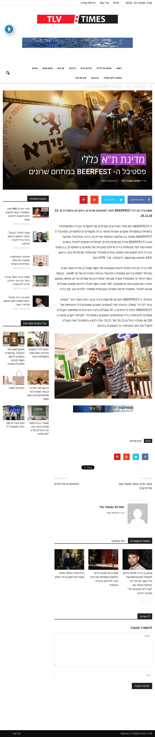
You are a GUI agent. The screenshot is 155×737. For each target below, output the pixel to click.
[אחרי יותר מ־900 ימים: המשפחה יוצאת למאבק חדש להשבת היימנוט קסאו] (41, 212)
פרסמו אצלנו (88, 3)
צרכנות (95, 77)
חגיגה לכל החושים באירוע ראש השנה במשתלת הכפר (39, 353)
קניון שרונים (135, 440)
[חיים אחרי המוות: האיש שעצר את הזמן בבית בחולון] (69, 559)
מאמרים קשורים (140, 541)
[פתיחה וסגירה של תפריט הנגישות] (9, 29)
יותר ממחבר (118, 541)
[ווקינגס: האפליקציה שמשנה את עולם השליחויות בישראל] (41, 260)
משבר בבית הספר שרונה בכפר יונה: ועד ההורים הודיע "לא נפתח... (17, 281)
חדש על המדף (16, 388)
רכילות (72, 68)
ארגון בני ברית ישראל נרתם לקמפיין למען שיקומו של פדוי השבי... (16, 301)
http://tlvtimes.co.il (115, 513)
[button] (8, 73)
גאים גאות (47, 68)
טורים (35, 68)
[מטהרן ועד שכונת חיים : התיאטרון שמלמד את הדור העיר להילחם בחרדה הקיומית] (103, 559)
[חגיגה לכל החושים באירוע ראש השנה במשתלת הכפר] (38, 339)
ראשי (118, 68)
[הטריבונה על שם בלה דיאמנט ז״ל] (13, 412)
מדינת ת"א (86, 68)
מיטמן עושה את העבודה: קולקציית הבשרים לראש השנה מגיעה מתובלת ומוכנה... (14, 356)
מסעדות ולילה (104, 68)
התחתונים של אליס (66, 484)
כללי (89, 159)
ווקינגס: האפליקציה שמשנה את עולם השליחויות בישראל (20, 260)
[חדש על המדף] (13, 377)
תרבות (60, 68)
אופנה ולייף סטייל (112, 77)
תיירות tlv (80, 77)
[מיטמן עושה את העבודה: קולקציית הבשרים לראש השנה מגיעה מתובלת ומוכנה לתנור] (13, 339)
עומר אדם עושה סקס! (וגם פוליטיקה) (135, 486)
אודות (116, 3)
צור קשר (104, 3)
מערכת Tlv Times (130, 180)
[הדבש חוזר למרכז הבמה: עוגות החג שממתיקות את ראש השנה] (38, 377)
